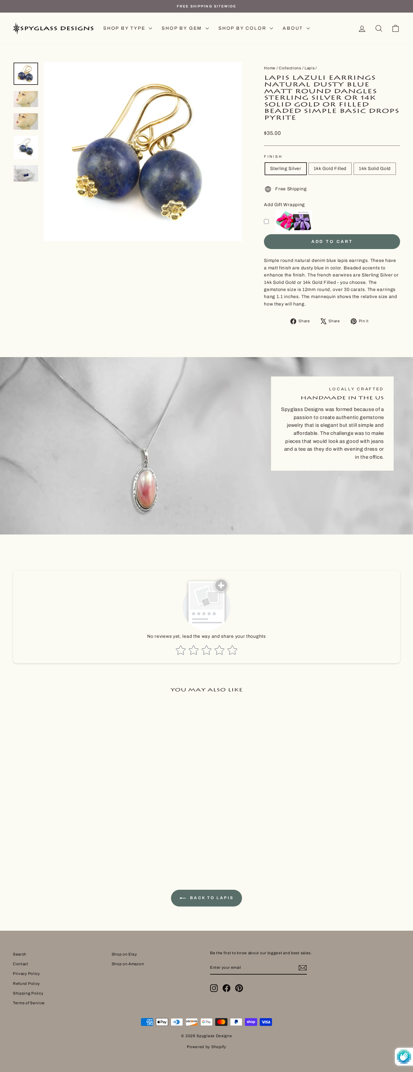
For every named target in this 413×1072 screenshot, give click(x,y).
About (294, 28)
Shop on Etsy (124, 954)
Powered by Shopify (206, 1047)
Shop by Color (243, 28)
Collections (290, 68)
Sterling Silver (285, 168)
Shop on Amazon (128, 964)
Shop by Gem (183, 28)
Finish (273, 156)
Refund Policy (26, 984)
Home (270, 68)
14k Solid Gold (375, 168)
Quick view (58, 793)
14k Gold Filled (330, 168)
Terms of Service (29, 1003)
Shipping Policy (28, 993)
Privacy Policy (26, 974)
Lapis (310, 68)
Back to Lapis (211, 898)
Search (19, 954)
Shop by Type (125, 28)
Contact (20, 964)
